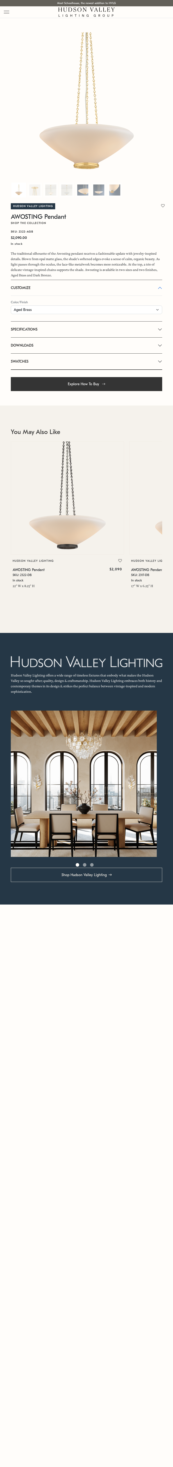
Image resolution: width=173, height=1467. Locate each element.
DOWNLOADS (22, 345)
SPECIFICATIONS (24, 329)
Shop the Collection (28, 223)
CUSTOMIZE (20, 288)
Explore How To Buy (84, 384)
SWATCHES (19, 361)
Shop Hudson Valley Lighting (84, 875)
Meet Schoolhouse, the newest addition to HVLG (86, 3)
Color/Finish (19, 302)
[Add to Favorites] (120, 561)
